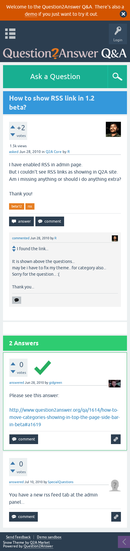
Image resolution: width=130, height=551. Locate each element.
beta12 (16, 206)
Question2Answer (38, 546)
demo (31, 14)
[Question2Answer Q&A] (65, 51)
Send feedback (18, 537)
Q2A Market (40, 542)
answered (16, 382)
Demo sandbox (49, 537)
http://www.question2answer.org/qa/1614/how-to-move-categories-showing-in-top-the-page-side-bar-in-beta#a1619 (64, 417)
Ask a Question (55, 76)
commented (20, 238)
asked (13, 152)
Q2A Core (54, 152)
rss (30, 206)
